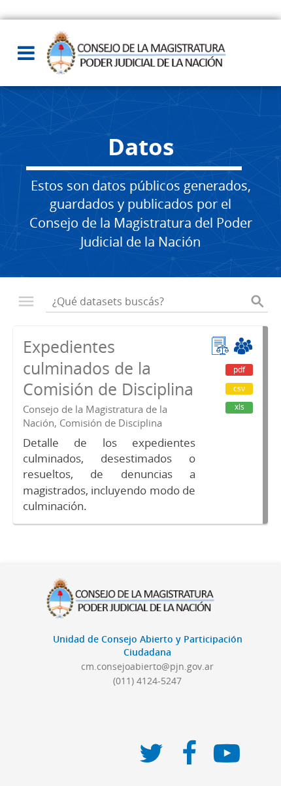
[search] (257, 301)
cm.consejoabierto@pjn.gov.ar (147, 666)
